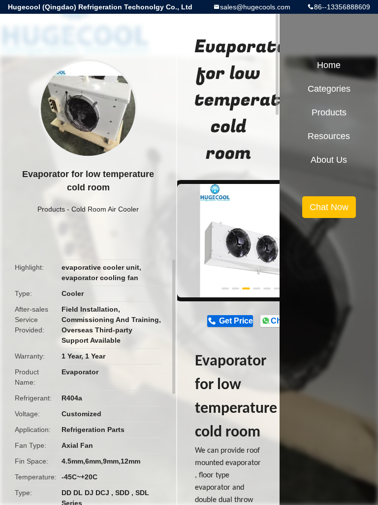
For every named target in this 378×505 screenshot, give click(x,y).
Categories (329, 89)
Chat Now (329, 207)
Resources (329, 136)
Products (51, 209)
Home (329, 65)
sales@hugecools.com (255, 7)
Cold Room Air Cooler (105, 209)
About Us (329, 160)
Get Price (235, 321)
